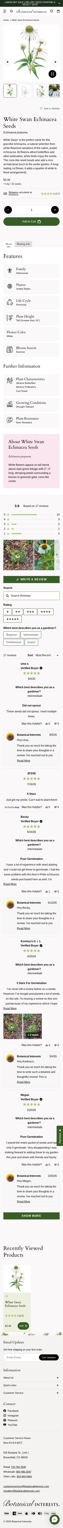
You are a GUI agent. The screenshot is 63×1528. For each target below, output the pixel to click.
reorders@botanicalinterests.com (21, 1490)
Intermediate (31, 634)
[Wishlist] (51, 11)
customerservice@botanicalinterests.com (26, 1486)
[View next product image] (55, 62)
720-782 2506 (18, 1467)
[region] (31, 555)
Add (21, 1326)
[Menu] (4, 11)
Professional (13, 642)
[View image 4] (55, 90)
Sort (31, 655)
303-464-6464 (24, 1476)
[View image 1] (10, 90)
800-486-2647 (23, 1471)
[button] (50, 108)
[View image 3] (40, 90)
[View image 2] (25, 90)
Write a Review (39, 580)
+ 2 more (33, 1034)
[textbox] (31, 596)
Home (6, 20)
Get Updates (49, 1357)
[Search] (11, 11)
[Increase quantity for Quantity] (55, 210)
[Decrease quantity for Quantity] (8, 210)
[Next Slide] (57, 555)
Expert (31, 642)
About (8, 244)
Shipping (13, 192)
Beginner (11, 634)
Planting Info (23, 244)
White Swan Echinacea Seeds (15, 1304)
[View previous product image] (8, 62)
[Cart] (58, 11)
